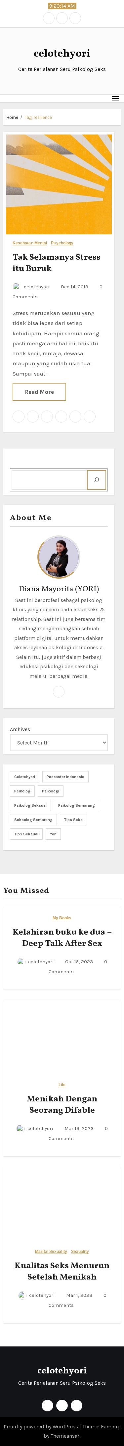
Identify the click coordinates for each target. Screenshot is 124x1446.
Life (62, 1085)
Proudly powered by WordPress (41, 1426)
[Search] (96, 479)
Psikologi (50, 791)
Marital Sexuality (51, 1252)
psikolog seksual (30, 805)
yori (53, 834)
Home (12, 117)
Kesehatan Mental (30, 243)
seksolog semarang (33, 819)
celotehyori (62, 54)
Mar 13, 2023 (78, 1128)
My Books (62, 918)
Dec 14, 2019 (74, 287)
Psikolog (22, 791)
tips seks (73, 819)
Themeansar (65, 1436)
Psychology (62, 243)
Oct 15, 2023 (78, 962)
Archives (20, 729)
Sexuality (80, 1252)
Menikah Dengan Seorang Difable (62, 1104)
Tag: (38, 117)
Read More (39, 392)
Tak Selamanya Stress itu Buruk (57, 263)
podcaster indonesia (65, 776)
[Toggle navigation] (115, 98)
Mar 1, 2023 (78, 1295)
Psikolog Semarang (76, 805)
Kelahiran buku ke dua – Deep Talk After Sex (62, 938)
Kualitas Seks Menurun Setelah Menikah (62, 1271)
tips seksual (26, 834)
